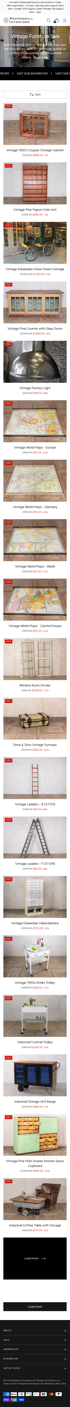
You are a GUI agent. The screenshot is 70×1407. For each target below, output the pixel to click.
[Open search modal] (48, 20)
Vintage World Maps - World (35, 566)
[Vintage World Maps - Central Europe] (35, 600)
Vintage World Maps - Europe (35, 447)
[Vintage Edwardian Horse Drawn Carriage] (35, 243)
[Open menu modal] (65, 20)
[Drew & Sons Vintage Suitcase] (35, 719)
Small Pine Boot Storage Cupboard (35, 1285)
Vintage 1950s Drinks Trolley (35, 982)
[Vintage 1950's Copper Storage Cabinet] (35, 124)
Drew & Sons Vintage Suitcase (35, 745)
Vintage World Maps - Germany (35, 507)
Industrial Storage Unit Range (35, 1101)
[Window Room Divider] (35, 659)
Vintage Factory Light (35, 388)
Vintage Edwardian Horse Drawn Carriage (35, 269)
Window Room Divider (35, 685)
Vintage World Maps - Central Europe (35, 626)
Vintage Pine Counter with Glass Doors (35, 328)
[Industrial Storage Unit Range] (35, 1075)
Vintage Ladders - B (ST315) (35, 804)
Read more (41, 57)
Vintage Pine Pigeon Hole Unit (35, 209)
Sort (38, 94)
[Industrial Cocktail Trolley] (35, 1016)
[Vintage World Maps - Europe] (35, 421)
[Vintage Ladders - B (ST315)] (35, 778)
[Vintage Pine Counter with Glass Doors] (35, 302)
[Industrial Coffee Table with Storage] (35, 1199)
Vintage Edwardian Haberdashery (35, 923)
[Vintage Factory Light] (35, 362)
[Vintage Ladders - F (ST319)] (35, 837)
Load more (35, 1306)
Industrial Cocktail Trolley (35, 1042)
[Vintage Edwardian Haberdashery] (35, 897)
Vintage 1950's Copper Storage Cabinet (35, 150)
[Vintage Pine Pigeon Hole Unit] (35, 183)
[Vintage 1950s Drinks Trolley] (35, 956)
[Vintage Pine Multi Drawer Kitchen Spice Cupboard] (35, 1135)
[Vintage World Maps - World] (35, 540)
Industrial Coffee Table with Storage (35, 1225)
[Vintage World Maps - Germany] (35, 481)
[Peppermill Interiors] (18, 20)
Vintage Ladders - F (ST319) (35, 864)
